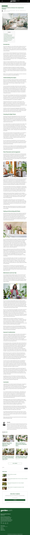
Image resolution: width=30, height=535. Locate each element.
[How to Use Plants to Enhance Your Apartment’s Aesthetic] (15, 21)
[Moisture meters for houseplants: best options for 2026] (4, 488)
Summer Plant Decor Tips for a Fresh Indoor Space (21, 457)
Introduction (6, 33)
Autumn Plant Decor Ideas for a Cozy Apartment (7, 444)
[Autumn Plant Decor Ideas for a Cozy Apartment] (8, 438)
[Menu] (2, 1)
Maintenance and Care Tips (8, 39)
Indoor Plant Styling (15, 3)
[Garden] (15, 1)
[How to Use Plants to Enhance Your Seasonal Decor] (22, 438)
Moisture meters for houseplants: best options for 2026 (15, 487)
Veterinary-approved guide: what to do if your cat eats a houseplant (17, 478)
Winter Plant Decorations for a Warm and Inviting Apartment (8, 458)
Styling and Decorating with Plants (9, 38)
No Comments (4, 11)
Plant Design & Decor (8, 3)
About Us (2, 527)
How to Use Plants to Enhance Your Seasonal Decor (21, 444)
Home (3, 3)
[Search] (27, 1)
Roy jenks (5, 10)
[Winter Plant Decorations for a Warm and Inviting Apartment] (8, 451)
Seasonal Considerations (8, 40)
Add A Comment (15, 463)
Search (3, 467)
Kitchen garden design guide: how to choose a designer (15, 482)
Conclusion (6, 41)
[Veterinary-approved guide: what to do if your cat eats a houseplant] (4, 479)
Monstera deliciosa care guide (11, 474)
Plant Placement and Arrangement (9, 37)
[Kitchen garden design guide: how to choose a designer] (4, 483)
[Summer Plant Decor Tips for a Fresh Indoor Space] (22, 451)
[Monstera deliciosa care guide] (4, 475)
